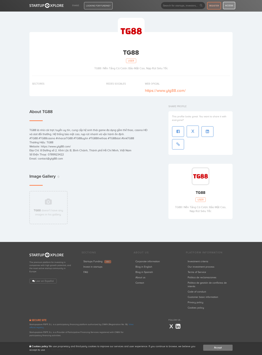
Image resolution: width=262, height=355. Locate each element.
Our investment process (201, 266)
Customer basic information (203, 297)
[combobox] (183, 5)
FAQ (85, 272)
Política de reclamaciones (202, 277)
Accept (218, 347)
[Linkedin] (178, 326)
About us (140, 277)
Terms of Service (197, 272)
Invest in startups (92, 266)
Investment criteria (198, 261)
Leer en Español (44, 281)
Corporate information (147, 261)
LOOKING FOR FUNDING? (98, 5)
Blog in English (143, 266)
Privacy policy (195, 302)
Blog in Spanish (144, 272)
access (229, 5)
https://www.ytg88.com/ (165, 90)
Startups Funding (96, 261)
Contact (139, 282)
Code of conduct (197, 291)
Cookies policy (196, 307)
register (214, 5)
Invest (75, 5)
